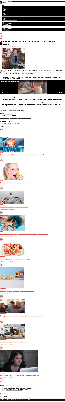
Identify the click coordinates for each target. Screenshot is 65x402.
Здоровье (4, 18)
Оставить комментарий (20, 46)
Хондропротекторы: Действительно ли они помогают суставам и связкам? (22, 155)
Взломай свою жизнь (5, 31)
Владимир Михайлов (4, 46)
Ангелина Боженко (4, 209)
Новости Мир (5, 7)
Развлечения (4, 21)
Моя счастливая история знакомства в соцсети (14, 342)
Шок (4, 11)
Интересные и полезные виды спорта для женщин (14, 390)
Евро (4, 6)
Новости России (5, 8)
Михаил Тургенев (3, 236)
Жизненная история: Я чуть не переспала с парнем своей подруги (19, 375)
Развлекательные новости (7, 25)
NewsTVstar (25, 399)
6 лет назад (9, 344)
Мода (4, 19)
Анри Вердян (4, 387)
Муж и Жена (5, 15)
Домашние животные (6, 14)
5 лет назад (10, 209)
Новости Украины (6, 9)
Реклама (5, 398)
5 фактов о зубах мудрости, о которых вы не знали (15, 183)
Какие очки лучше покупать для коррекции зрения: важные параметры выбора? (24, 234)
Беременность (5, 12)
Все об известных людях (6, 22)
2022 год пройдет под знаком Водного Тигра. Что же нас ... (17, 291)
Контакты (9, 398)
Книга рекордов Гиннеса (6, 30)
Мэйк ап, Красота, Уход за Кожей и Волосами (10, 20)
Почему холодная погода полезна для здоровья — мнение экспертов (17, 389)
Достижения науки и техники (7, 28)
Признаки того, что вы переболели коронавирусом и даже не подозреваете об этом (19, 388)
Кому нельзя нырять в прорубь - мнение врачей (14, 207)
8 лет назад (11, 46)
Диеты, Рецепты (5, 17)
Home (1, 33)
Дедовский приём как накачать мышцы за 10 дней (17, 387)
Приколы (3, 26)
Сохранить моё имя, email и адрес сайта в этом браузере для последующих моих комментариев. (15, 135)
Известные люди (5, 29)
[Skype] (3, 113)
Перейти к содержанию (3, 0)
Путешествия (5, 24)
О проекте (1, 398)
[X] (0, 113)
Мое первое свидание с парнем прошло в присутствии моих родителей (21, 316)
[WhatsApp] (2, 113)
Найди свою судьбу (3, 288)
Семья (1, 34)
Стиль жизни (4, 16)
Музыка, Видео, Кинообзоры (7, 23)
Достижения (4, 27)
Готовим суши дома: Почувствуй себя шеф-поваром (15, 259)
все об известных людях (9, 114)
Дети (4, 13)
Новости (3, 5)
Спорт (4, 10)
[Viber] (1, 113)
